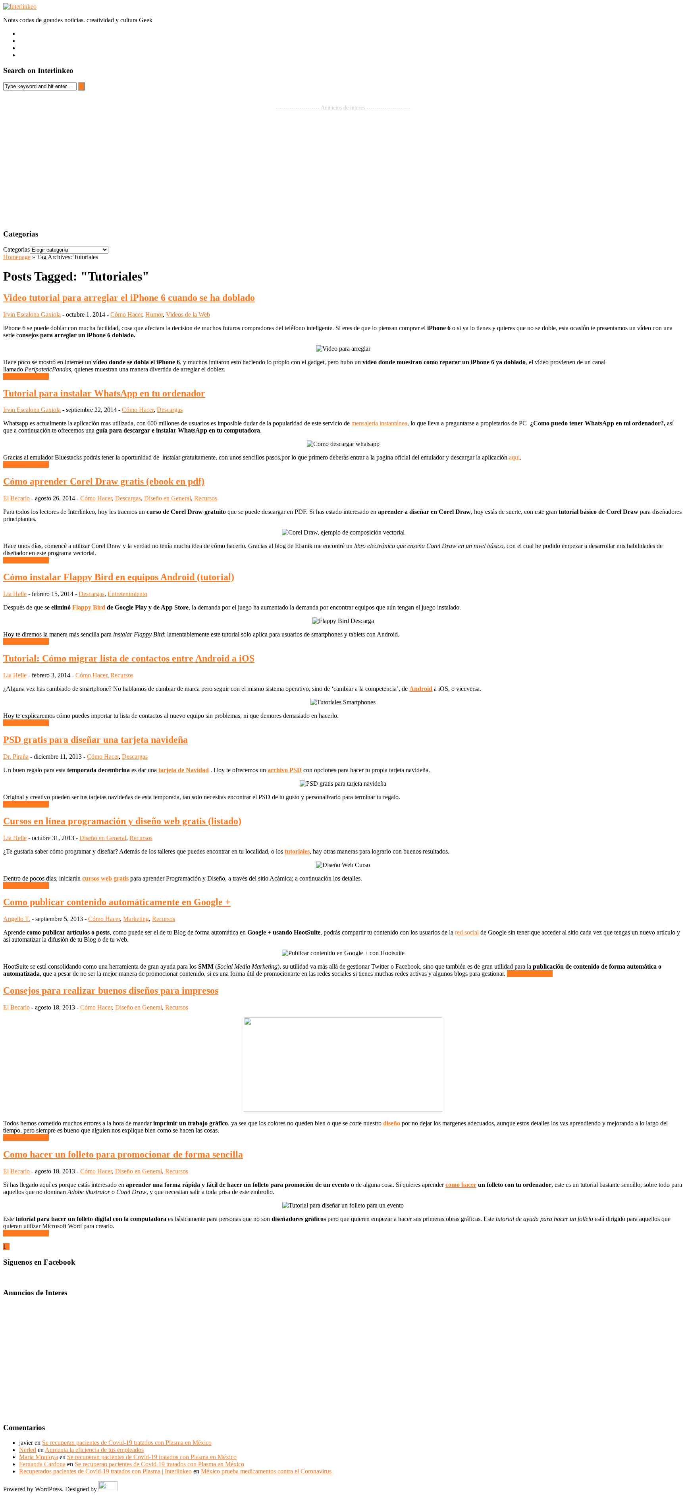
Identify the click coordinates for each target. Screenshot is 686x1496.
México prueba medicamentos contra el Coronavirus (266, 1471)
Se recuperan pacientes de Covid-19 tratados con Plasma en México (127, 1442)
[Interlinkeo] (20, 6)
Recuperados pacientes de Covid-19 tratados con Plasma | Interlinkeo (105, 1471)
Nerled (27, 1449)
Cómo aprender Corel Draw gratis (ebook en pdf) (103, 481)
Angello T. (16, 918)
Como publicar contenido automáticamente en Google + (117, 902)
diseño (391, 1123)
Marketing (136, 918)
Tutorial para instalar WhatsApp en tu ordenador (104, 393)
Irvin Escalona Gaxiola (32, 314)
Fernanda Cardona (42, 1464)
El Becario (16, 498)
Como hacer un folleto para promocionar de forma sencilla (123, 1154)
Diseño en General (167, 498)
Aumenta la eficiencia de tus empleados (94, 1449)
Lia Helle (15, 593)
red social (467, 932)
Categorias (16, 249)
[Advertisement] (343, 166)
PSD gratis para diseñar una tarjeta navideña (95, 740)
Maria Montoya (38, 1457)
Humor (154, 314)
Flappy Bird (88, 607)
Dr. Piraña (16, 756)
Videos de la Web (188, 314)
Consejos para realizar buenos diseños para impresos (110, 990)
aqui (514, 457)
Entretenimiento (127, 593)
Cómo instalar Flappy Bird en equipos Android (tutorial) (118, 577)
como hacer (460, 1184)
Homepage (17, 257)
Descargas (170, 409)
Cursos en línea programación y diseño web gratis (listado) (122, 821)
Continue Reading (26, 376)
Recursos (205, 498)
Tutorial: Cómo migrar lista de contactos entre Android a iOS (128, 658)
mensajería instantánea (379, 423)
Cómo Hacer (126, 314)
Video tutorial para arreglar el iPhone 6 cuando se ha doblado (129, 297)
